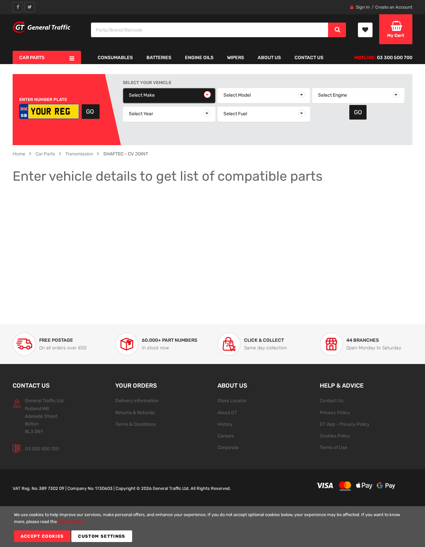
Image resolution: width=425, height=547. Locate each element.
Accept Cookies (42, 536)
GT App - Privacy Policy (345, 424)
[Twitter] (30, 7)
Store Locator (232, 400)
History (225, 424)
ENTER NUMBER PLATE (43, 99)
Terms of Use (333, 447)
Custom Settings (101, 536)
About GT (227, 412)
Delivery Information (136, 400)
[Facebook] (18, 7)
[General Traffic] (42, 27)
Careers (225, 435)
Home (19, 153)
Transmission (79, 153)
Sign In (363, 7)
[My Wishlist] (365, 30)
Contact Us (331, 400)
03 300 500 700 (42, 448)
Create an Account (393, 7)
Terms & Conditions (135, 424)
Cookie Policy (71, 521)
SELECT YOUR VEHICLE (147, 82)
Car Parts (45, 153)
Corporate (228, 447)
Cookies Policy (335, 435)
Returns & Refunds (135, 412)
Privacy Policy (335, 412)
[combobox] (210, 30)
